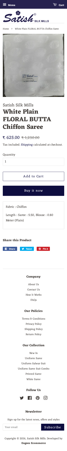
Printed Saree (33, 374)
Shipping (27, 144)
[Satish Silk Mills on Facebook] (30, 398)
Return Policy (33, 334)
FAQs (34, 300)
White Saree (33, 379)
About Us (33, 284)
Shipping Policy (34, 329)
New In (33, 353)
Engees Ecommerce (33, 443)
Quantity (9, 155)
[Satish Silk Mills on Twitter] (22, 398)
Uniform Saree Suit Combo (33, 368)
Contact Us (33, 289)
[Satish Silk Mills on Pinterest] (38, 398)
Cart (61, 5)
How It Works (34, 294)
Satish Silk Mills (36, 438)
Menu (11, 5)
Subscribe (52, 427)
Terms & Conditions (33, 318)
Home (6, 29)
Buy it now (33, 191)
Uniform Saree (33, 358)
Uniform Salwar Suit (33, 363)
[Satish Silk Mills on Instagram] (45, 398)
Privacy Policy (34, 324)
